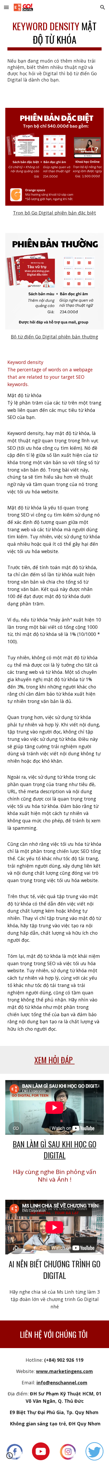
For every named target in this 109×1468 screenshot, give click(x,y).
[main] (54, 34)
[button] (6, 7)
